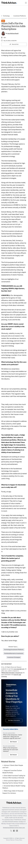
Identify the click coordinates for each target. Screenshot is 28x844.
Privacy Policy (18, 840)
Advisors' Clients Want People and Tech (12, 766)
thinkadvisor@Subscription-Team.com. (14, 827)
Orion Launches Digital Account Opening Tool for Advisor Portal (13, 782)
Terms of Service (10, 840)
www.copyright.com (19, 669)
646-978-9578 (9, 821)
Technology (6, 16)
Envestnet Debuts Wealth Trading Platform (13, 787)
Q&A (3, 20)
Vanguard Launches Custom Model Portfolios (12, 772)
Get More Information (14, 720)
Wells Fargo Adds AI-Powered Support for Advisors (12, 792)
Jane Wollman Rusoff (13, 33)
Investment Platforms (19, 16)
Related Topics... (13, 646)
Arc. (13, 838)
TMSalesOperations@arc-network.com (11, 672)
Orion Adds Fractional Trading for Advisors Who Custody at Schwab (13, 777)
